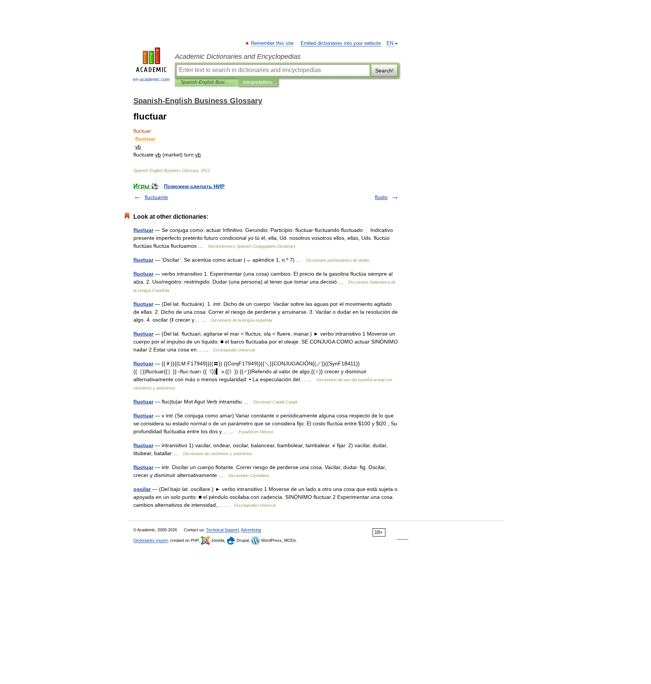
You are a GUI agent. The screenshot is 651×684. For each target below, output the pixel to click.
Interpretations (257, 82)
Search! (384, 70)
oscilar (142, 489)
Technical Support (222, 530)
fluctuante (156, 197)
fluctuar (143, 230)
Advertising (251, 530)
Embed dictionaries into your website (341, 43)
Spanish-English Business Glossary (205, 82)
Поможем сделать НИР (194, 186)
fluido (381, 197)
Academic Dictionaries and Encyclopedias (238, 56)
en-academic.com (151, 79)
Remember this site (272, 43)
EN (390, 43)
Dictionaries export (150, 540)
